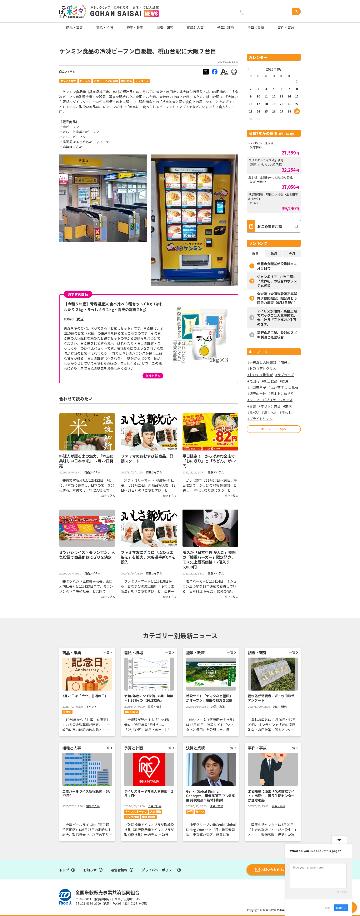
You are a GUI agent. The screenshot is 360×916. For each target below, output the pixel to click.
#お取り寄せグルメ (261, 368)
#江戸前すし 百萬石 (283, 387)
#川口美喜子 (256, 387)
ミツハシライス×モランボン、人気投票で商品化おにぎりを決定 (87, 554)
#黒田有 (253, 380)
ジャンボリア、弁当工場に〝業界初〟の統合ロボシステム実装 (277, 281)
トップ (64, 869)
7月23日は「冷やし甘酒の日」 (85, 695)
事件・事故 (278, 806)
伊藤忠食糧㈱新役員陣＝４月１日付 (277, 266)
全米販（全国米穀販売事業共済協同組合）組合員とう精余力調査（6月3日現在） (277, 298)
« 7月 (248, 69)
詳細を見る (153, 375)
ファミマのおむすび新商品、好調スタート (147, 458)
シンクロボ (132, 817)
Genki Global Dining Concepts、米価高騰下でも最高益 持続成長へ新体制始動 (210, 795)
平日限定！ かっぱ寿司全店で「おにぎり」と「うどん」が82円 (209, 460)
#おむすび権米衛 (260, 374)
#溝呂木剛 (269, 412)
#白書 (251, 406)
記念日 (67, 712)
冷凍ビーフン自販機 (106, 81)
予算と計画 (225, 27)
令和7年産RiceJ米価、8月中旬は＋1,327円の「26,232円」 (148, 698)
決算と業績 (255, 27)
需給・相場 (104, 27)
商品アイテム (67, 71)
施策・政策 (134, 27)
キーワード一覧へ (273, 429)
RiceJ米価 (131, 712)
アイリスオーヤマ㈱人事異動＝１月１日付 (149, 793)
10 (258, 96)
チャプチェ (142, 81)
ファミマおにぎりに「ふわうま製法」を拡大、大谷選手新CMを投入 (148, 557)
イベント (91, 707)
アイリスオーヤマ (136, 812)
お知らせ (90, 869)
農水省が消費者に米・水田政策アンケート (271, 698)
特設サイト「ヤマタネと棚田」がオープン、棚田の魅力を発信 (209, 698)
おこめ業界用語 (269, 226)
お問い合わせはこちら (276, 869)
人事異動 (155, 812)
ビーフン (85, 81)
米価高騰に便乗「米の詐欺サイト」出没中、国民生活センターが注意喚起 (271, 795)
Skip (327, 907)
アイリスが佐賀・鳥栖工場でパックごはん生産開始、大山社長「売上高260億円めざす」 (277, 317)
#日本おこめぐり (281, 393)
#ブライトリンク (260, 418)
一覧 (106, 652)
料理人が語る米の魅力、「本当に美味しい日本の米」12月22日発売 (86, 460)
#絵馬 (284, 380)
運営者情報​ (119, 869)
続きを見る (108, 496)
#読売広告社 (256, 393)
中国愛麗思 (149, 817)
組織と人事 (195, 27)
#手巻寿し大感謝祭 (261, 362)
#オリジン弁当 (270, 406)
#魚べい (253, 412)
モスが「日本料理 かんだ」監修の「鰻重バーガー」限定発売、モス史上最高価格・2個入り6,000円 (209, 559)
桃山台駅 (126, 81)
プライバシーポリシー (158, 869)
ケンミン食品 (68, 81)
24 (258, 111)
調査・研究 (165, 27)
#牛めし (286, 412)
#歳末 (287, 406)
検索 (295, 11)
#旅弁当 (285, 362)
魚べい (200, 812)
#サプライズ (284, 374)
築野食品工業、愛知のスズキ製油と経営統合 (277, 334)
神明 (189, 812)
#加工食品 (269, 380)
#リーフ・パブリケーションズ (269, 399)
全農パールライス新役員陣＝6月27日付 (86, 793)
